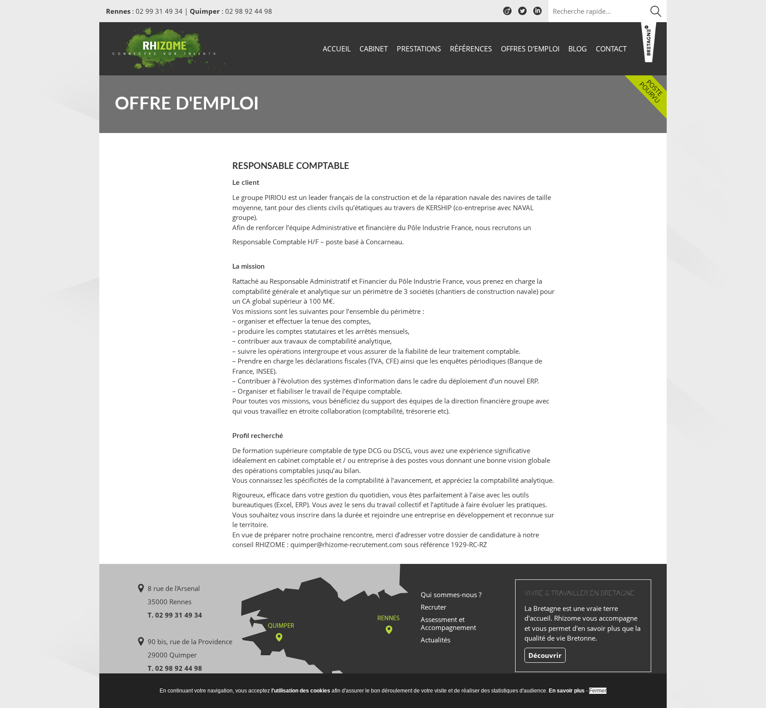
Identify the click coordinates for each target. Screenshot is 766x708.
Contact (611, 49)
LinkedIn (537, 14)
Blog (577, 49)
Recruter (433, 607)
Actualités (435, 640)
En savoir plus (567, 691)
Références (471, 49)
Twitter (522, 14)
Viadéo (507, 14)
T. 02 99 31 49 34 (175, 614)
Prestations (419, 49)
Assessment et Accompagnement (448, 623)
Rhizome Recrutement (166, 47)
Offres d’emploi (530, 49)
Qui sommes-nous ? (451, 594)
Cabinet (374, 49)
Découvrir (545, 655)
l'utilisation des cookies (300, 691)
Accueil (337, 49)
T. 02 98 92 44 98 (175, 668)
